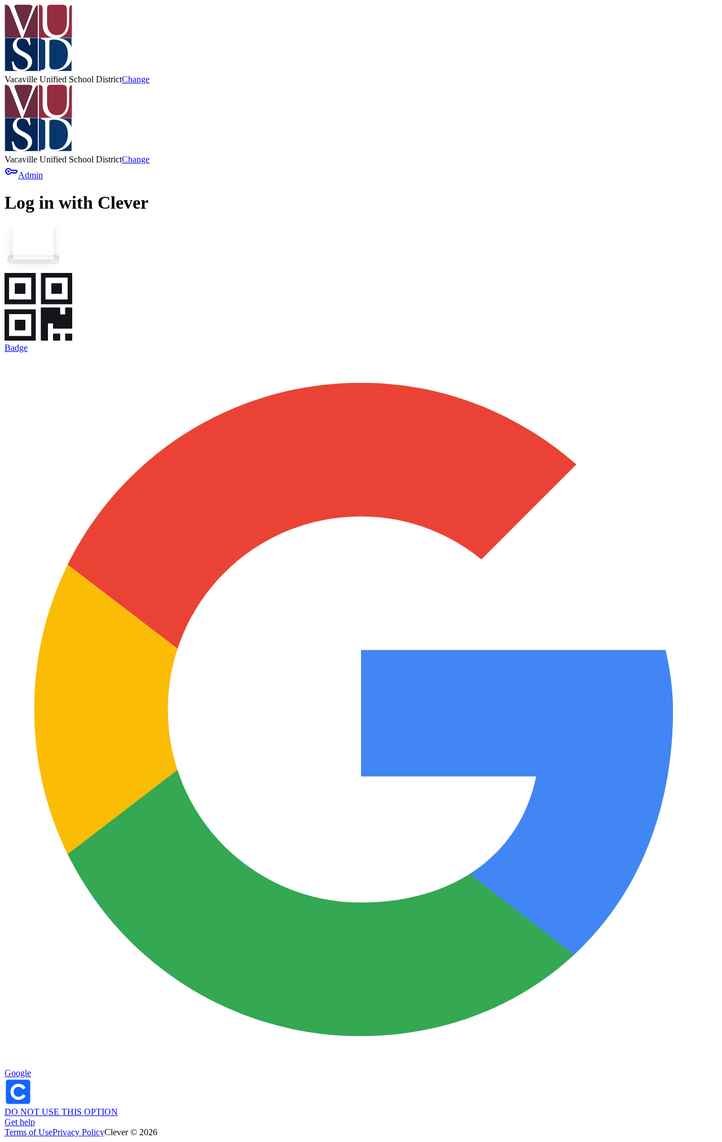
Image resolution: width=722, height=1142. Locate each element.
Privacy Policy (78, 1132)
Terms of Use (28, 1132)
